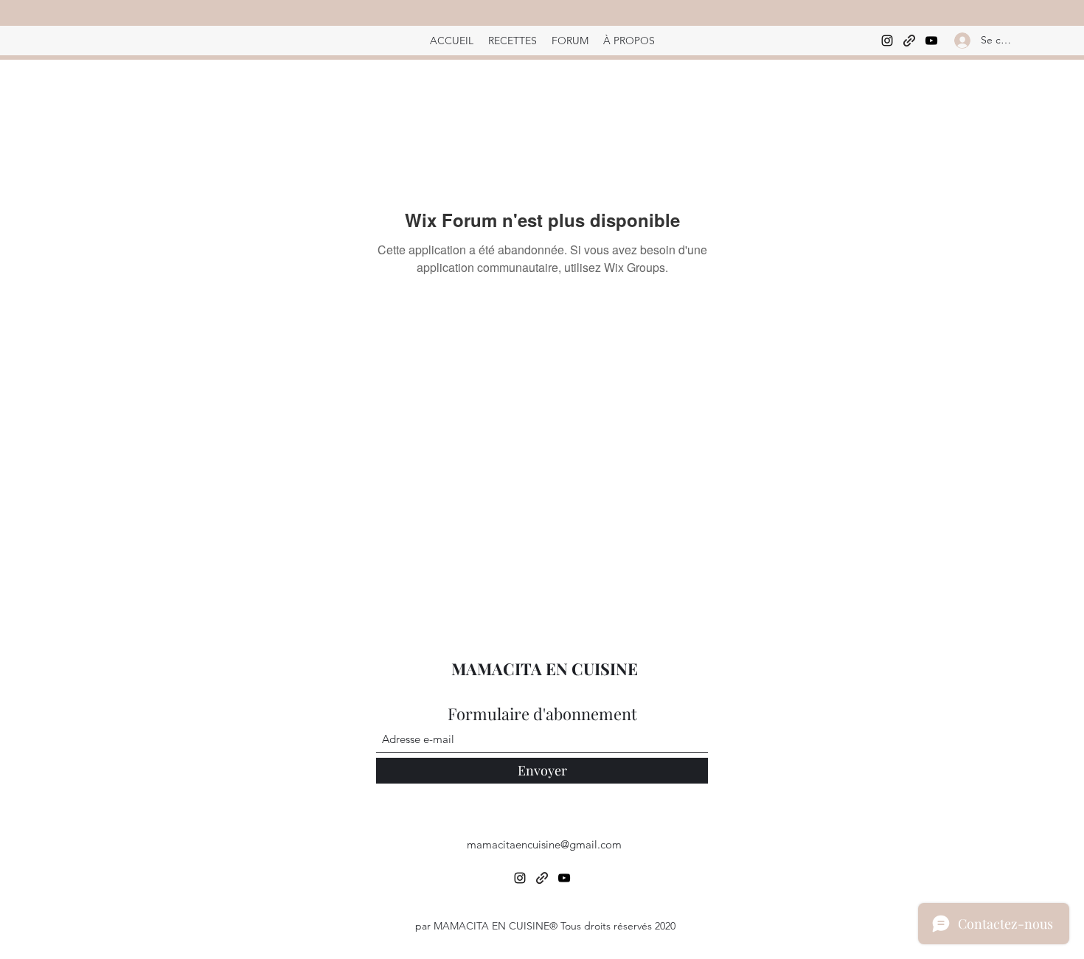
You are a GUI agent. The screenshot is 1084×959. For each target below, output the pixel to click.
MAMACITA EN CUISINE (544, 669)
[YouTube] (931, 40)
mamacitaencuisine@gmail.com (544, 844)
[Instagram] (887, 40)
